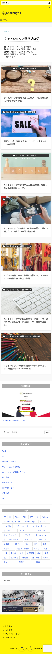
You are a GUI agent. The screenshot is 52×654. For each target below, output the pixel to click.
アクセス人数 (30, 521)
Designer (6, 451)
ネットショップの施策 (28, 68)
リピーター (29, 539)
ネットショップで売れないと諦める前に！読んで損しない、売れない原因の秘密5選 (26, 230)
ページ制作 (25, 535)
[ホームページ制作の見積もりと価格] (26, 79)
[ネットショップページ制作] (26, 301)
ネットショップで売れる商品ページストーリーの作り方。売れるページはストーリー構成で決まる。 (26, 321)
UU (38, 517)
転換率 (45, 557)
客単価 (13, 553)
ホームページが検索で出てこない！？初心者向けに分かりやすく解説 (26, 99)
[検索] (49, 3)
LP (10, 517)
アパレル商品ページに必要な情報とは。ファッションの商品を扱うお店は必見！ (26, 277)
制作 (35, 544)
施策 (46, 553)
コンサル (7, 526)
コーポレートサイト (40, 526)
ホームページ (41, 535)
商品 (44, 544)
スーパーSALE (25, 530)
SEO (31, 517)
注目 (4, 498)
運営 (5, 562)
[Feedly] (49, 7)
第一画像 (35, 557)
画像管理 (25, 557)
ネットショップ (10, 535)
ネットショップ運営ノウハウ (25, 71)
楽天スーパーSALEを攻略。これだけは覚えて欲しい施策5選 (25, 143)
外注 (5, 553)
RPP (25, 517)
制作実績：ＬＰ (8, 488)
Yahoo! (45, 517)
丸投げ (6, 544)
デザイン (41, 530)
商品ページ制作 (23, 548)
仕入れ (17, 544)
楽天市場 (31, 112)
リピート (42, 539)
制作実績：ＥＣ (8, 482)
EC (17, 68)
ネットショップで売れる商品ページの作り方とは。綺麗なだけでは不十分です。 (25, 367)
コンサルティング (21, 526)
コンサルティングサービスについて (15, 420)
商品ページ (8, 548)
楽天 (5, 557)
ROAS (17, 517)
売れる (36, 548)
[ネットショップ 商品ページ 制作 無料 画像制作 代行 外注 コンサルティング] (26, 123)
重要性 (21, 562)
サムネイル (8, 530)
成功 (39, 553)
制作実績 (5, 477)
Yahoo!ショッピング (10, 461)
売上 (45, 548)
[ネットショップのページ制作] (26, 347)
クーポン (43, 521)
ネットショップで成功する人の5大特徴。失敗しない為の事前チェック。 (25, 186)
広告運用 (30, 553)
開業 (38, 562)
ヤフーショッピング (12, 539)
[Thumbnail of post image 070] (26, 257)
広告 (21, 553)
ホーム (6, 31)
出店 (27, 544)
